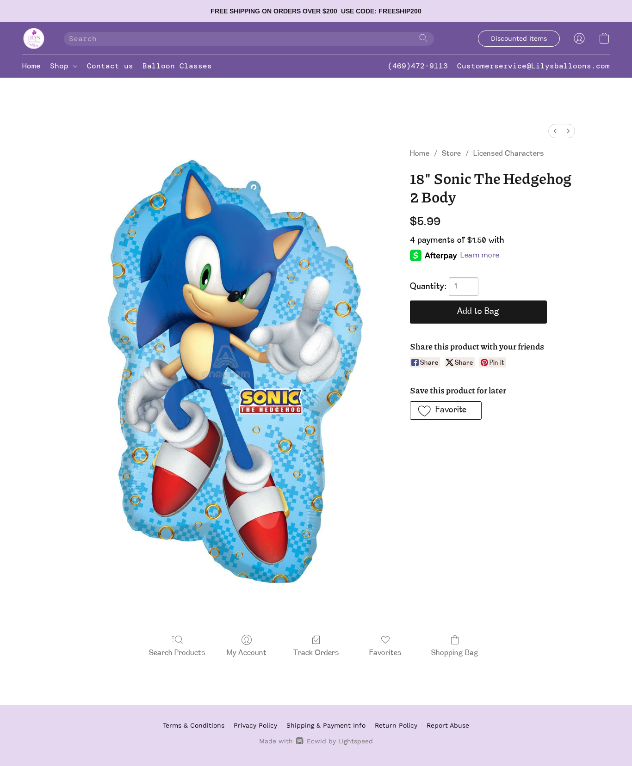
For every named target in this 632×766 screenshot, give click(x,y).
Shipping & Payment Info (326, 725)
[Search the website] (423, 37)
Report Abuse (448, 725)
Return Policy (396, 725)
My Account (246, 653)
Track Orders (316, 653)
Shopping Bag (454, 653)
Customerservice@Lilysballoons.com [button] (533, 66)
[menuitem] (555, 131)
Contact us (110, 66)
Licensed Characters (508, 154)
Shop (61, 66)
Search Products (177, 653)
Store (451, 154)
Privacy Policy (255, 725)
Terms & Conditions (193, 725)
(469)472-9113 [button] (418, 66)
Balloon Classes (177, 66)
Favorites (385, 653)
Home (31, 66)
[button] (33, 38)
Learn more (479, 255)
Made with (315, 741)
